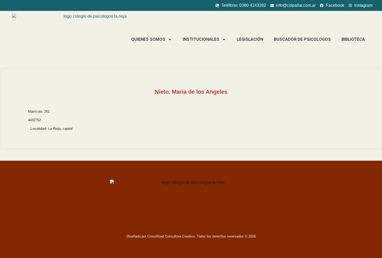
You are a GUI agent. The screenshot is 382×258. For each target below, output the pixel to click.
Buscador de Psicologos (302, 39)
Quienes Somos (148, 39)
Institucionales (201, 39)
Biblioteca (353, 39)
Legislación (250, 39)
